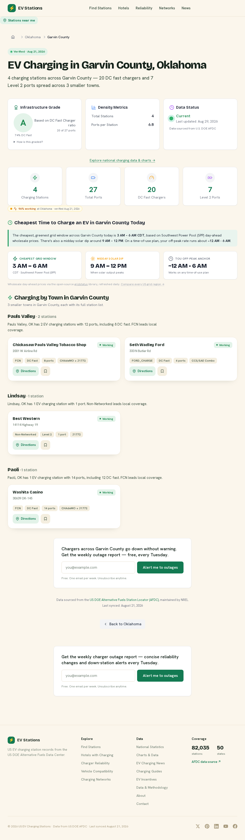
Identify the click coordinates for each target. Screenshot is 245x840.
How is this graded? (30, 142)
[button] (64, 359)
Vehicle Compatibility (97, 771)
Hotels (123, 8)
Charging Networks (96, 779)
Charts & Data (147, 755)
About (140, 795)
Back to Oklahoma (125, 623)
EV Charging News (150, 763)
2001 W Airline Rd (25, 351)
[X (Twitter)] (197, 826)
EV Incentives (146, 779)
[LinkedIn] (216, 826)
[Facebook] (235, 826)
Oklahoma (33, 37)
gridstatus (81, 284)
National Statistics (150, 747)
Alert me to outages (160, 567)
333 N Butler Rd (140, 351)
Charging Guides (149, 771)
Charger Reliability (95, 763)
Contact (142, 804)
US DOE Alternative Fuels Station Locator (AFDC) (124, 600)
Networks (167, 8)
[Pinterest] (207, 826)
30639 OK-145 (22, 498)
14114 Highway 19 (25, 425)
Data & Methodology (152, 787)
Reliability (144, 8)
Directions (28, 371)
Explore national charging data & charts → (122, 160)
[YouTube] (225, 826)
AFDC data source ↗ (206, 762)
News (186, 8)
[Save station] (45, 371)
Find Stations (100, 8)
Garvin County (58, 37)
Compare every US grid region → (142, 284)
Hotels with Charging (97, 755)
